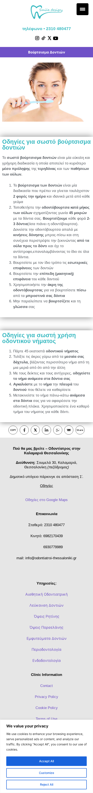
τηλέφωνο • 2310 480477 (46, 28)
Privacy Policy (46, 697)
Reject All (46, 784)
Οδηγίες (46, 486)
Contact (46, 686)
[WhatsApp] (57, 430)
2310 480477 (54, 525)
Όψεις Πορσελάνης (46, 627)
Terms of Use (46, 719)
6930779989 (53, 547)
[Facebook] (24, 430)
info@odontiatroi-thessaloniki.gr (51, 558)
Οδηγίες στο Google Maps (46, 500)
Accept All (46, 761)
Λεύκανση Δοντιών (46, 605)
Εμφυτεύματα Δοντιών (47, 638)
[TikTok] (43, 38)
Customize (46, 773)
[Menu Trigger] (82, 9)
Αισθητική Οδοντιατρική (46, 594)
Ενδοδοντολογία (46, 660)
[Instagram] (37, 38)
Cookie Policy (46, 708)
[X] (49, 38)
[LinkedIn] (46, 430)
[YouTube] (55, 38)
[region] (46, 756)
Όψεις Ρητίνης (46, 616)
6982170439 (53, 536)
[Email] (68, 430)
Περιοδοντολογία (46, 649)
